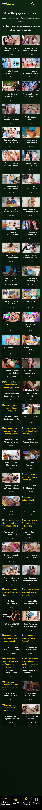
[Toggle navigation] (38, 4)
